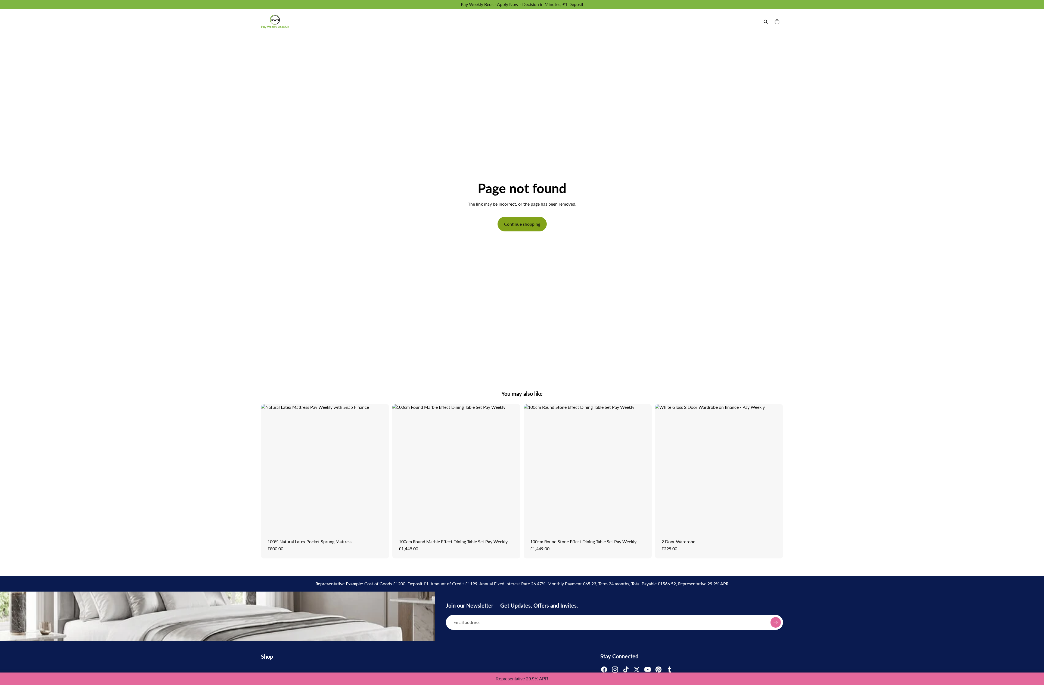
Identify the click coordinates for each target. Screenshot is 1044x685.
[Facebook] (604, 669)
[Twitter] (637, 669)
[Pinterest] (658, 669)
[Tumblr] (669, 669)
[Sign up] (775, 622)
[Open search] (766, 22)
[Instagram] (615, 669)
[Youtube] (647, 669)
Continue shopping (522, 224)
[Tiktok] (626, 669)
